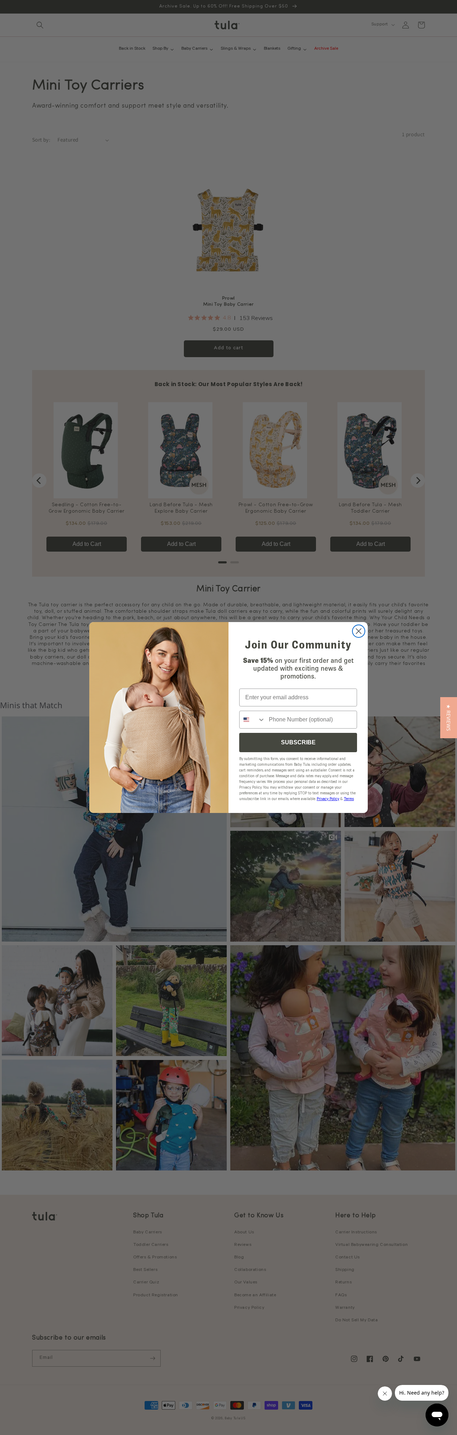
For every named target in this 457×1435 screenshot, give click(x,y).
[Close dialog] (358, 631)
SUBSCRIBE (298, 742)
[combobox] (252, 719)
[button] (448, 717)
